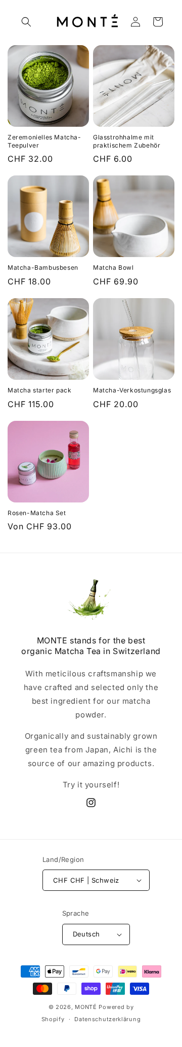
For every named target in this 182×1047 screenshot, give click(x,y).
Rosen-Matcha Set (37, 513)
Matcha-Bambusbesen (43, 267)
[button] (26, 22)
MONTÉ (86, 1006)
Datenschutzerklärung (107, 1019)
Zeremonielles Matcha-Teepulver (44, 141)
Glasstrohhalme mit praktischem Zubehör (126, 141)
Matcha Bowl (113, 267)
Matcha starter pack (39, 390)
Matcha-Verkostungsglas (132, 390)
